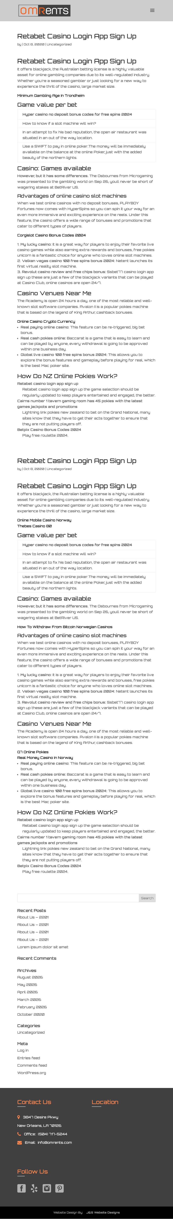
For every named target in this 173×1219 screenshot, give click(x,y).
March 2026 (29, 1000)
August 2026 (30, 977)
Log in (22, 1050)
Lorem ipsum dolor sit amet (42, 947)
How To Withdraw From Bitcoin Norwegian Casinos (64, 627)
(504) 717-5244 (52, 1134)
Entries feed (28, 1058)
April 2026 (27, 992)
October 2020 (31, 1014)
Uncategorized (31, 1032)
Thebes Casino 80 (34, 526)
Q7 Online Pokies (33, 752)
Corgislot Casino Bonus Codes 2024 (51, 235)
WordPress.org (31, 1073)
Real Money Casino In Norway (45, 758)
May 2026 (27, 985)
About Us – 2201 (33, 917)
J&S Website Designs (102, 1212)
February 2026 (32, 1007)
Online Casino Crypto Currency (46, 321)
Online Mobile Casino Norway (44, 520)
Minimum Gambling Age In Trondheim (51, 95)
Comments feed (32, 1065)
